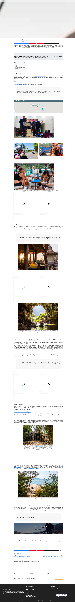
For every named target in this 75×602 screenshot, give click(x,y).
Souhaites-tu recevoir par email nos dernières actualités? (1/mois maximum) (23, 578)
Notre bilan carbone (17, 70)
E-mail (31, 573)
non (34, 578)
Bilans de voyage (19, 553)
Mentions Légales (50, 600)
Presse (41, 600)
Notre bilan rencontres (18, 64)
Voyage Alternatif (25, 41)
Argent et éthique (18, 68)
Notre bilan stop (17, 63)
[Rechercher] (70, 0)
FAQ (38, 600)
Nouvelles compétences (19, 69)
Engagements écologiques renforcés (20, 67)
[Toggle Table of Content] (24, 62)
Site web (48, 573)
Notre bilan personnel (18, 66)
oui (33, 578)
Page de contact (44, 600)
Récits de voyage (20, 41)
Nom (15, 573)
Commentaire (16, 563)
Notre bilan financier (18, 65)
